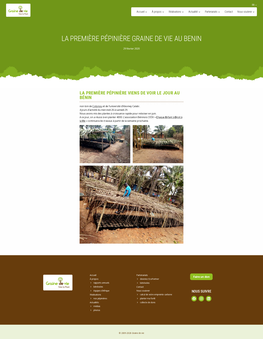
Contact (229, 11)
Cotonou (97, 106)
